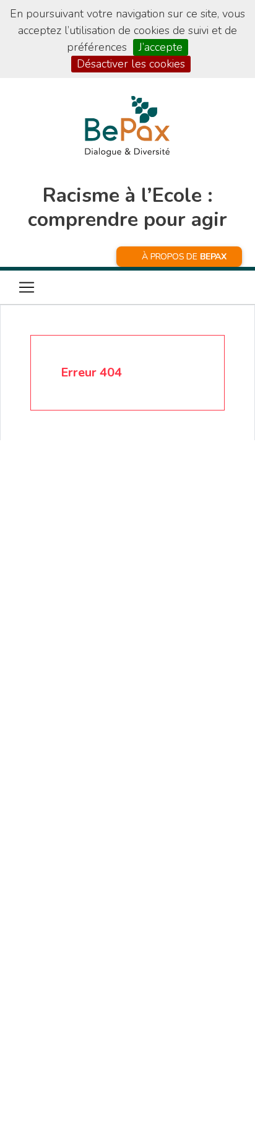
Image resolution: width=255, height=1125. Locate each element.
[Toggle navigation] (26, 287)
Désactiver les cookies (131, 63)
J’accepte (161, 47)
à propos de (184, 257)
